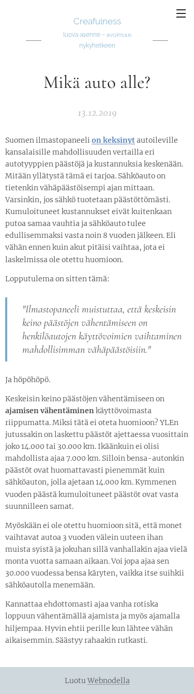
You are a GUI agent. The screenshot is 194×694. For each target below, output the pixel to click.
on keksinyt (113, 140)
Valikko (181, 13)
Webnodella (108, 680)
